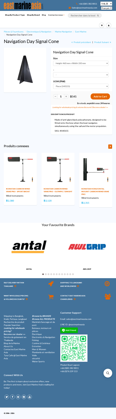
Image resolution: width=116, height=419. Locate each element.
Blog (44, 15)
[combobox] (85, 15)
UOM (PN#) (59, 81)
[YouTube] (29, 397)
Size (55, 58)
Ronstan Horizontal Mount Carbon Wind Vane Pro (95, 191)
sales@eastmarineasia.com (78, 319)
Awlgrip (87, 269)
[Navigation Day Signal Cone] (25, 70)
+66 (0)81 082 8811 (88, 4)
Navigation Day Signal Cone (31, 41)
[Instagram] (24, 397)
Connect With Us (13, 375)
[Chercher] (98, 15)
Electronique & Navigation (39, 31)
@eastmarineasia (77, 324)
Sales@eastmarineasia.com (84, 8)
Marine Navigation (63, 31)
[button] (107, 373)
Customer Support (70, 312)
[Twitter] (6, 397)
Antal (29, 269)
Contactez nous (55, 15)
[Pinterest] (18, 397)
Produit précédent (82, 42)
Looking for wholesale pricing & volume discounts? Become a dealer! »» (80, 107)
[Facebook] (12, 397)
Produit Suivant (101, 42)
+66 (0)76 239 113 (68, 371)
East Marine (80, 31)
